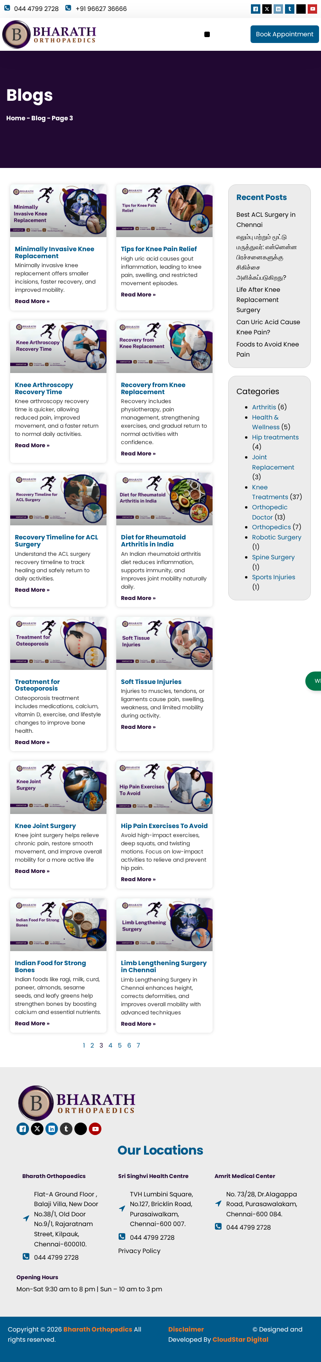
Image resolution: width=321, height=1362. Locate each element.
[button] (207, 34)
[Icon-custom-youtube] (312, 9)
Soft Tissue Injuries (151, 681)
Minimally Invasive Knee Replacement (54, 253)
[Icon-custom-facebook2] (255, 9)
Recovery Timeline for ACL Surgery (56, 541)
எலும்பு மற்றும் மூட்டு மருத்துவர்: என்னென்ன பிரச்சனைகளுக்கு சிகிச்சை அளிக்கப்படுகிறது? (266, 257)
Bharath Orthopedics (97, 1329)
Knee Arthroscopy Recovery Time (44, 388)
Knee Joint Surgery (45, 825)
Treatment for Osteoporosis (37, 685)
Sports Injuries (273, 577)
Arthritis (264, 407)
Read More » (32, 301)
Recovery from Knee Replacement (153, 388)
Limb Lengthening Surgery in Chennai (164, 967)
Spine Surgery (273, 557)
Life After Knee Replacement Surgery (258, 299)
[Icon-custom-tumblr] (289, 9)
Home (15, 118)
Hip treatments (275, 437)
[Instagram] (301, 9)
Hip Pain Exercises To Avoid (164, 825)
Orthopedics (271, 527)
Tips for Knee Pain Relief (159, 249)
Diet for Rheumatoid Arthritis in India (153, 541)
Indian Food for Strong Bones (50, 967)
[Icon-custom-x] (267, 9)
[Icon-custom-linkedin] (278, 9)
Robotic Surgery (276, 537)
